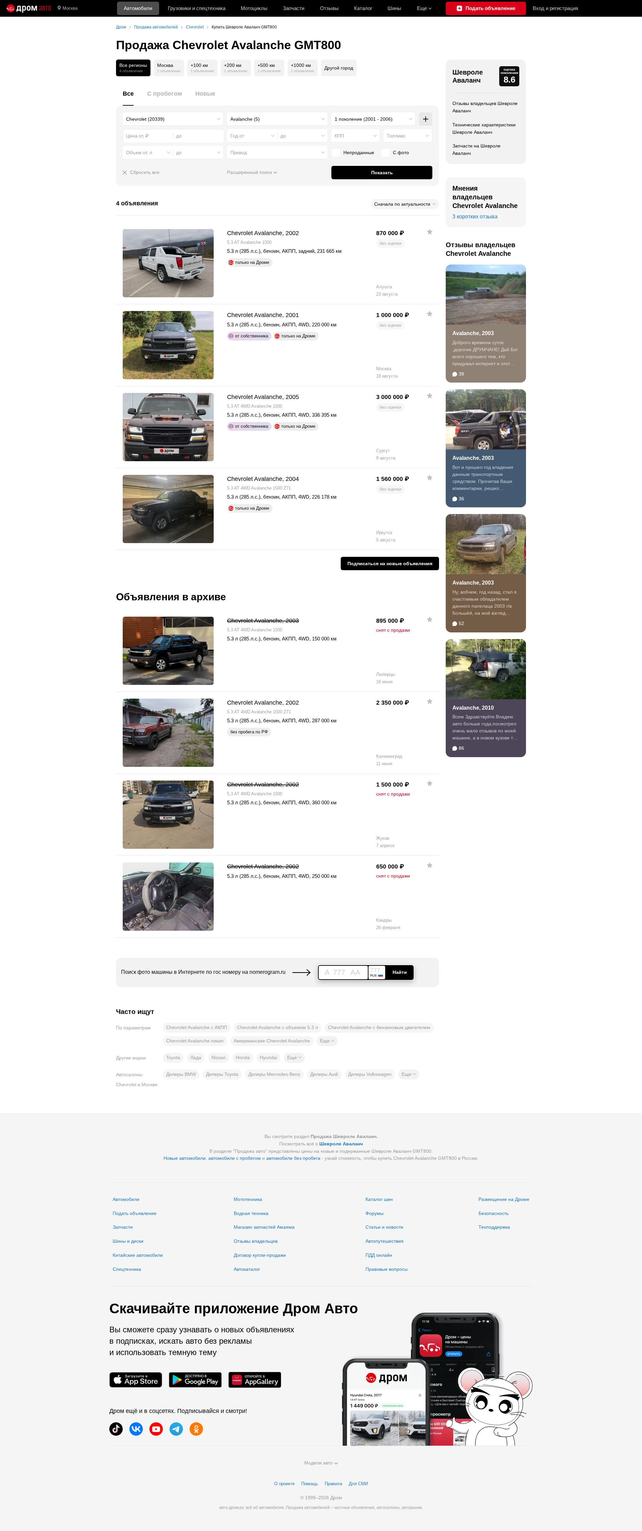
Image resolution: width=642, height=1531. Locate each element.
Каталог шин (379, 1199)
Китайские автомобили (138, 1255)
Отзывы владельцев (256, 1241)
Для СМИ (358, 1483)
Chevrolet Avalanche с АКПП (196, 1027)
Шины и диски (128, 1241)
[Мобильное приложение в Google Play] (195, 1380)
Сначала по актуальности (402, 204)
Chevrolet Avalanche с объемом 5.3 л (277, 1027)
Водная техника (251, 1213)
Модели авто (318, 1462)
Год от (237, 135)
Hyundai (268, 1057)
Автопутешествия (384, 1241)
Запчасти (293, 8)
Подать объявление (134, 1213)
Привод (238, 152)
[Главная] (29, 8)
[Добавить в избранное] (429, 231)
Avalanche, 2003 (473, 333)
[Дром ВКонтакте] (136, 1429)
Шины (394, 8)
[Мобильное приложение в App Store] (135, 1380)
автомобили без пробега (293, 1158)
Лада (195, 1057)
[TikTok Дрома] (116, 1429)
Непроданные (358, 152)
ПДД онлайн (378, 1255)
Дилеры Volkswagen (370, 1074)
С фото (401, 152)
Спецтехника (127, 1269)
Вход (555, 8)
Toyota (173, 1057)
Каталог (363, 8)
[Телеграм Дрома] (176, 1429)
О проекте (284, 1483)
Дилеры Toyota (222, 1074)
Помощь (309, 1483)
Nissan (218, 1057)
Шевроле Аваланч (467, 76)
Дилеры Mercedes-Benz (274, 1074)
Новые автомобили (185, 1158)
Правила (333, 1483)
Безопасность (493, 1213)
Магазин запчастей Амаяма (264, 1227)
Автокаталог (247, 1269)
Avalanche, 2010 (473, 708)
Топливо (396, 135)
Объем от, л (139, 152)
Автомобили (138, 8)
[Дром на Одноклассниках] (196, 1429)
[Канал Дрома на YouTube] (156, 1429)
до (283, 135)
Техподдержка (494, 1227)
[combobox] (173, 119)
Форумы (374, 1213)
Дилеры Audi (324, 1074)
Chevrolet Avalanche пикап (195, 1040)
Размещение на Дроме (503, 1199)
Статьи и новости (384, 1227)
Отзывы (329, 8)
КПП (339, 135)
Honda (243, 1057)
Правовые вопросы (386, 1269)
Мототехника (248, 1199)
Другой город (338, 68)
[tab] (128, 97)
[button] (327, 1041)
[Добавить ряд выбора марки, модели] (425, 119)
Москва (70, 8)
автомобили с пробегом (234, 1158)
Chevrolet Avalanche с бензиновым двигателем (379, 1027)
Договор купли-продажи (260, 1255)
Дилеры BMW (181, 1074)
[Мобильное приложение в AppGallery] (254, 1380)
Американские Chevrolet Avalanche (272, 1040)
